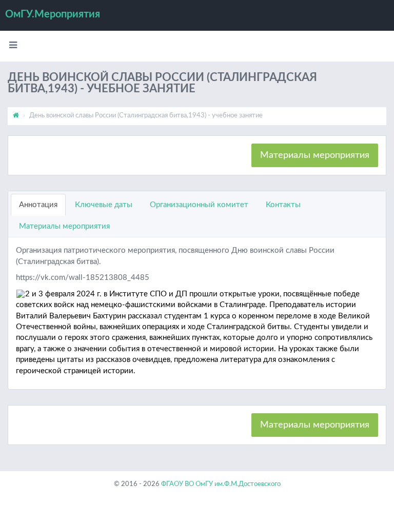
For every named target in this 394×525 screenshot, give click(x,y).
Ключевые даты (103, 205)
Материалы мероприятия (314, 155)
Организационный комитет (199, 205)
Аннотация (38, 205)
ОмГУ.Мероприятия (52, 14)
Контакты (283, 205)
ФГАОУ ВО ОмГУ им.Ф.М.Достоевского (221, 484)
